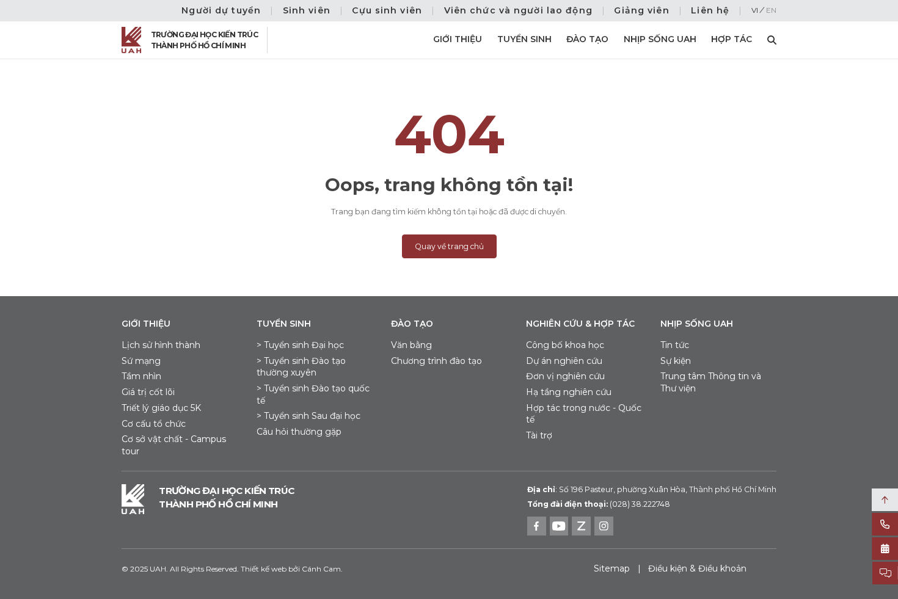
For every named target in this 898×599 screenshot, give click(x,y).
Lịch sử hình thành (161, 344)
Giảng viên (641, 10)
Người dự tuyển (221, 10)
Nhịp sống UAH (660, 39)
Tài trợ (539, 435)
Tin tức (674, 344)
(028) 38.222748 (640, 504)
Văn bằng (411, 344)
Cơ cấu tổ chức (154, 423)
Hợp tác (731, 39)
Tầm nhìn (141, 376)
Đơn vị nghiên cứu (565, 376)
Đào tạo (587, 39)
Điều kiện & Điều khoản (697, 568)
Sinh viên (306, 10)
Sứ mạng (141, 360)
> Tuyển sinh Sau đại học (308, 415)
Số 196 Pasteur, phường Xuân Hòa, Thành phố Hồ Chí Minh (651, 489)
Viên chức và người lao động (518, 10)
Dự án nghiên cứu (564, 360)
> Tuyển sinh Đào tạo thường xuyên (301, 367)
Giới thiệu (457, 39)
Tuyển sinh (524, 39)
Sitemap (612, 568)
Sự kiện (675, 360)
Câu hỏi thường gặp (299, 431)
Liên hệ (710, 10)
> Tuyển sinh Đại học (300, 344)
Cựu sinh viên (387, 10)
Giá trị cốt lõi (148, 392)
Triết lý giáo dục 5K (161, 407)
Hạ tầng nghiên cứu (568, 392)
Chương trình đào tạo (436, 360)
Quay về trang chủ (449, 246)
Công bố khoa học (565, 344)
